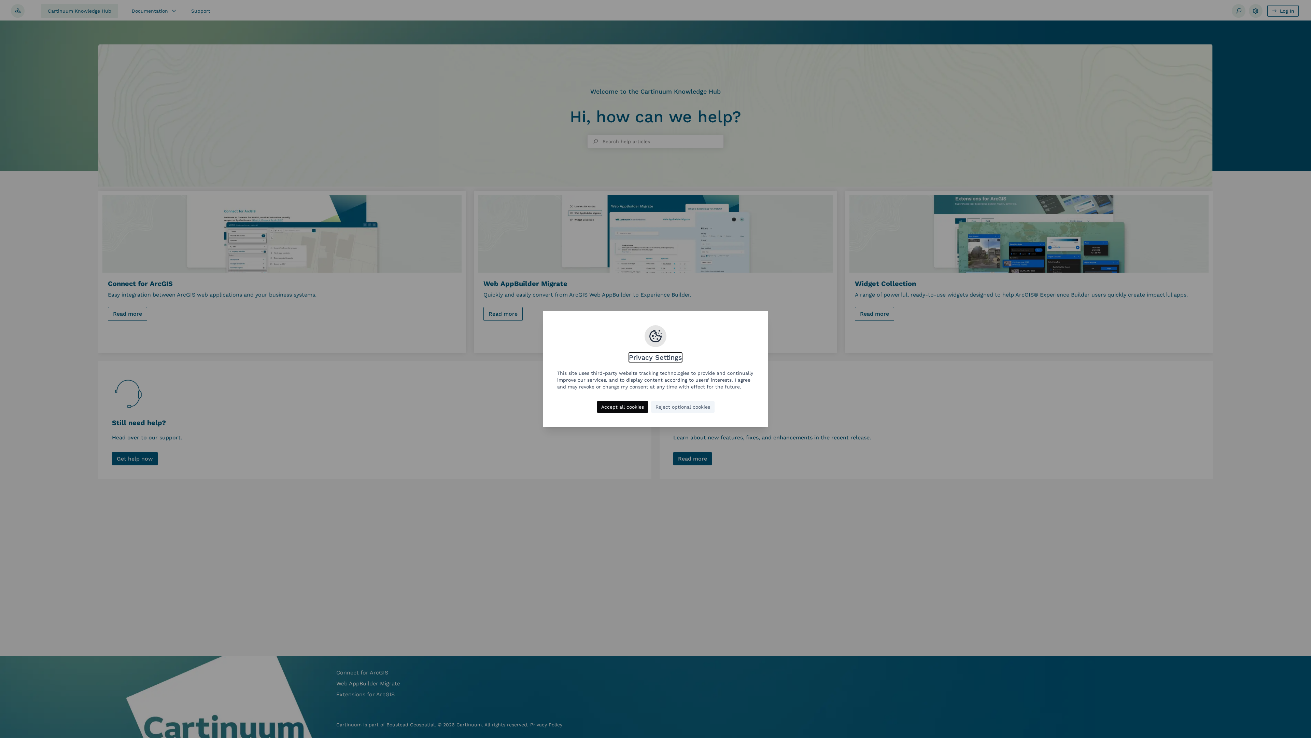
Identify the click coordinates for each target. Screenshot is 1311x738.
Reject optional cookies (683, 407)
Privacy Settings (655, 357)
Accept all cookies (622, 407)
